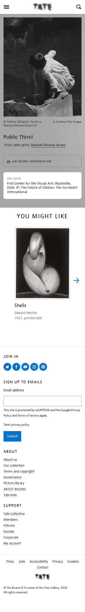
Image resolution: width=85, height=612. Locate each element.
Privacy (57, 561)
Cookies (73, 561)
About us (10, 460)
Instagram (35, 370)
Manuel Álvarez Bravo (48, 145)
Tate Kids (10, 495)
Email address (13, 390)
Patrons (9, 525)
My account (12, 543)
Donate (8, 531)
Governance (12, 477)
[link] (26, 123)
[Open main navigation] (16, 7)
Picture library (13, 483)
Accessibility (39, 561)
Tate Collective (14, 514)
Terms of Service (28, 415)
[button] (78, 6)
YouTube (26, 370)
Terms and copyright (18, 471)
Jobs (22, 561)
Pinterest (44, 370)
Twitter (8, 370)
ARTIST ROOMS (14, 489)
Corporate (10, 537)
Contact (42, 567)
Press (10, 561)
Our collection (13, 465)
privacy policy (20, 425)
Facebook (17, 370)
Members (10, 520)
